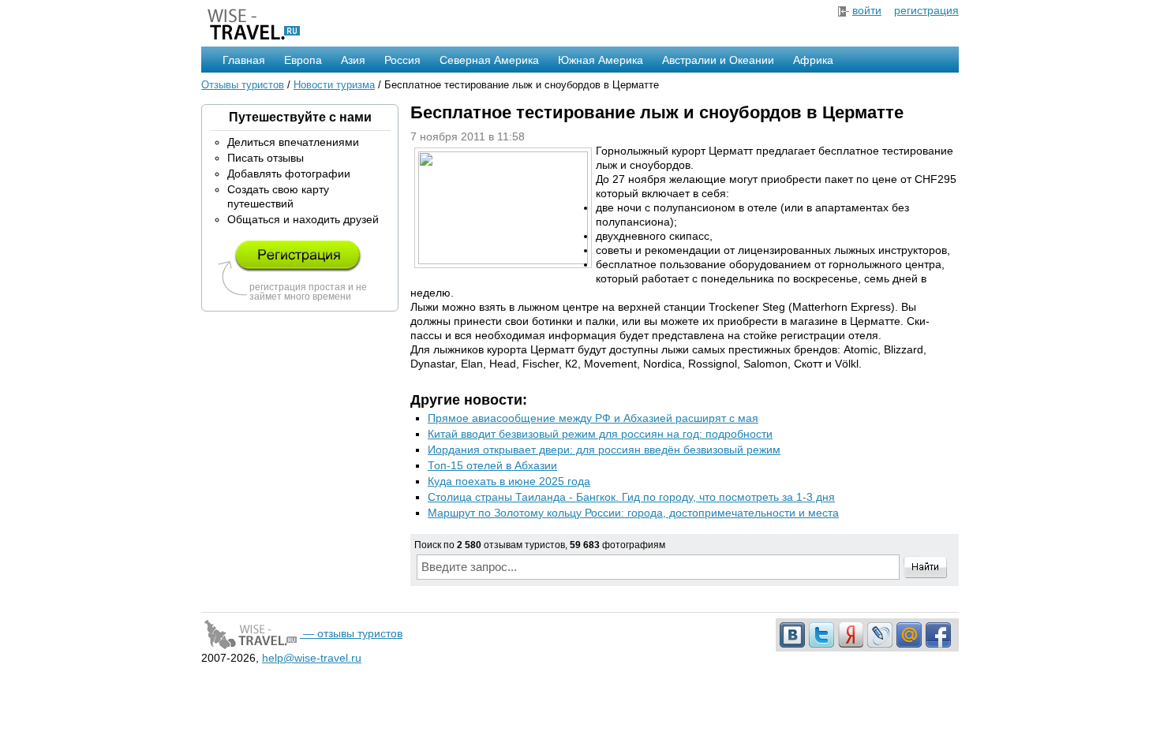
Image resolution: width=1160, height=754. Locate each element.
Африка (813, 60)
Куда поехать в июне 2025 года (509, 481)
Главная (244, 60)
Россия (402, 60)
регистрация (926, 10)
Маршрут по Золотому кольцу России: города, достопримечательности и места (633, 512)
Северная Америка (489, 60)
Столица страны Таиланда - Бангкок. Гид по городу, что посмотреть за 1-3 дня (631, 497)
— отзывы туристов (351, 633)
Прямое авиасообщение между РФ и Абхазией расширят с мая (593, 418)
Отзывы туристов (242, 85)
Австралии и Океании (718, 60)
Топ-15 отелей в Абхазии (492, 465)
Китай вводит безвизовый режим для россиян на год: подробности (600, 433)
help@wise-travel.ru (311, 657)
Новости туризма (334, 85)
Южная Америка (600, 60)
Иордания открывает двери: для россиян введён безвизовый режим (604, 449)
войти (866, 10)
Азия (353, 60)
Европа (303, 60)
